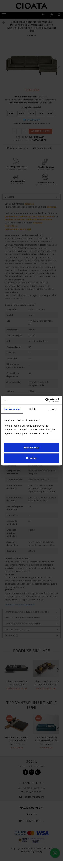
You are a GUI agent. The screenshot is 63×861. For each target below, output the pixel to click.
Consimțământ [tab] (12, 409)
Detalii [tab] (32, 409)
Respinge (31, 458)
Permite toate (31, 447)
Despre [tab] (52, 409)
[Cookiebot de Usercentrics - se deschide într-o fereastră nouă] (45, 400)
